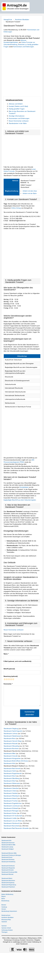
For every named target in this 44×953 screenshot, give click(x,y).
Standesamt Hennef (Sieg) (13, 741)
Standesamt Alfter (10, 753)
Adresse (23, 40)
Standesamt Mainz (6, 878)
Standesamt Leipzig (7, 847)
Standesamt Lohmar (11, 733)
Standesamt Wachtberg (12, 778)
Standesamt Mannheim (8, 880)
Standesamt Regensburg (8, 885)
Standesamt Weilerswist (12, 783)
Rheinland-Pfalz (6, 919)
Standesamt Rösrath (11, 743)
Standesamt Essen (6, 857)
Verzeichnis (29, 940)
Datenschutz (23, 938)
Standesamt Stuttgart (7, 849)
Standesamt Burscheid (11, 826)
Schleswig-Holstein (7, 930)
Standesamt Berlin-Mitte (8, 845)
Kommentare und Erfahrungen (23, 46)
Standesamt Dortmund (8, 866)
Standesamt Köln (10, 763)
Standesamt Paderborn (8, 887)
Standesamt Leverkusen (12, 806)
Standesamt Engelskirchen (13, 803)
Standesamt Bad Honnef (12, 768)
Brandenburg (5, 901)
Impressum (14, 938)
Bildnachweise (32, 938)
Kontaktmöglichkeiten (11, 42)
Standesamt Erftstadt (11, 808)
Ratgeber (37, 940)
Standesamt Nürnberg (7, 859)
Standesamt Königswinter (12, 758)
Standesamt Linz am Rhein (13, 821)
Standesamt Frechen (11, 801)
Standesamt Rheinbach (12, 796)
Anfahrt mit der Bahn (30, 193)
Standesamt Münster (7, 874)
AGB (39, 938)
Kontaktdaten (24, 487)
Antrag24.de (8, 19)
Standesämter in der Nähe (18, 123)
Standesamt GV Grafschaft (13, 816)
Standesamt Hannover (8, 842)
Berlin (3, 898)
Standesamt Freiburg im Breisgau (11, 855)
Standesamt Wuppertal (8, 868)
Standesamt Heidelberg (8, 861)
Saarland (4, 921)
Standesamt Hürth (10, 771)
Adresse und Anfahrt (16, 104)
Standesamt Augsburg (7, 882)
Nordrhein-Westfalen (22, 19)
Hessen (3, 909)
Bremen (3, 905)
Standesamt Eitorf (10, 781)
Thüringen (4, 932)
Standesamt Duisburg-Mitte (9, 872)
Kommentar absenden (30, 713)
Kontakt (22, 940)
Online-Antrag (16, 208)
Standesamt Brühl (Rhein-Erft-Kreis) (16, 761)
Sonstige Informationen (16, 116)
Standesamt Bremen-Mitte (9, 853)
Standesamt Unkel (10, 791)
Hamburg (4, 907)
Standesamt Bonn (10, 738)
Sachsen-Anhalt (6, 928)
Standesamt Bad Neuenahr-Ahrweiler (16, 828)
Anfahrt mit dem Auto (30, 191)
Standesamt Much (10, 776)
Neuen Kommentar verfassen (19, 121)
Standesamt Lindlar (10, 818)
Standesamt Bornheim (11, 748)
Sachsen (4, 926)
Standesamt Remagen (11, 811)
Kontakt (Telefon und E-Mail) (18, 106)
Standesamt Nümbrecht (12, 823)
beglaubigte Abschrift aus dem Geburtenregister (20, 500)
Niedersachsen (5, 915)
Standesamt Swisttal (11, 793)
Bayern (3, 896)
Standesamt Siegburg (11, 728)
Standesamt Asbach (11, 798)
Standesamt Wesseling (12, 746)
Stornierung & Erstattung (11, 940)
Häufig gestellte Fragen (17, 109)
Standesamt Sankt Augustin (13, 731)
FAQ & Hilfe (6, 938)
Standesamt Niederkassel (12, 736)
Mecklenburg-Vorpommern (9, 911)
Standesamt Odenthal (11, 788)
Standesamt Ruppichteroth (13, 773)
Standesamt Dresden (7, 870)
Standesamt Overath (11, 756)
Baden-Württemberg (7, 894)
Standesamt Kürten (10, 813)
